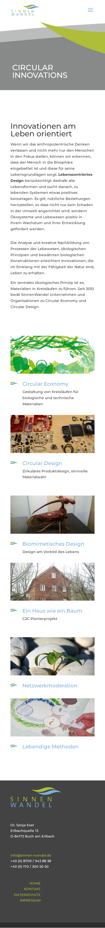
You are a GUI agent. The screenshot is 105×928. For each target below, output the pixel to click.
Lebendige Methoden (50, 747)
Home (35, 883)
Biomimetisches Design (53, 544)
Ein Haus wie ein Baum (52, 611)
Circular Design (42, 463)
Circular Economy (45, 384)
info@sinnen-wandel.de (30, 855)
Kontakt (32, 889)
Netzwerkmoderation (49, 686)
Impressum (30, 900)
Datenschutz (27, 895)
